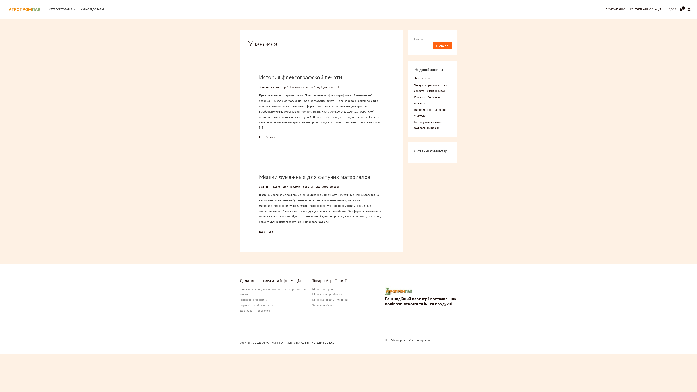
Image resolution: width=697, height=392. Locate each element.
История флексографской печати (300, 77)
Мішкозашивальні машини (330, 299)
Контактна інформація (645, 9)
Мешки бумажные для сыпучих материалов (314, 177)
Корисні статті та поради (256, 305)
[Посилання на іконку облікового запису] (689, 9)
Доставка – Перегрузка (255, 310)
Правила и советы (301, 87)
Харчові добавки (93, 9)
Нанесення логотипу (253, 299)
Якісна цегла (422, 78)
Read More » (267, 138)
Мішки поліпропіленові (327, 294)
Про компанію (615, 9)
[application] (74, 9)
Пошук (418, 39)
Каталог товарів (60, 9)
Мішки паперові (322, 289)
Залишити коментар (272, 87)
